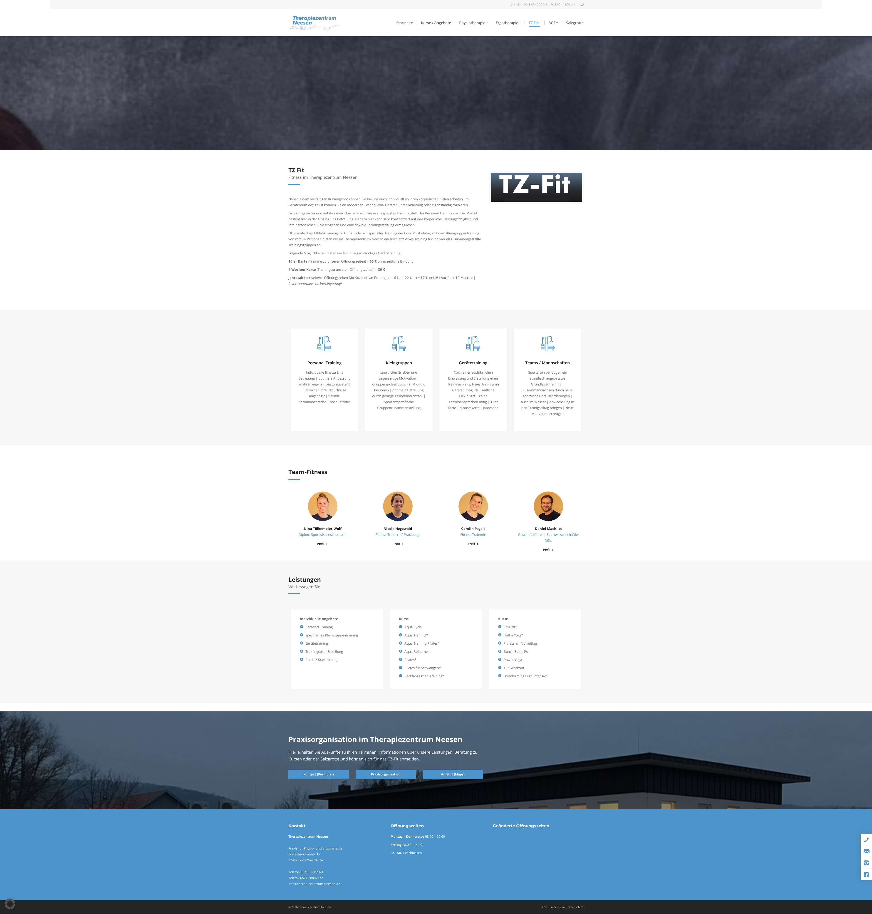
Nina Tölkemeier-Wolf (323, 528)
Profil (321, 544)
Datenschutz (576, 907)
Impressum (557, 907)
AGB (544, 907)
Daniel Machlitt (548, 528)
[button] (10, 904)
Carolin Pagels (473, 528)
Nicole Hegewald (398, 528)
